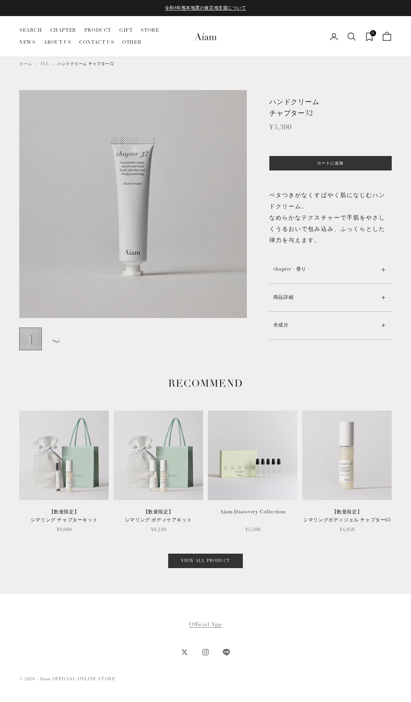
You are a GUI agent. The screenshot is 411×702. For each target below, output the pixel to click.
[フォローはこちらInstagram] (205, 652)
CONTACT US (96, 42)
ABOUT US (57, 42)
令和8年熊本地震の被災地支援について (205, 7)
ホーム (25, 64)
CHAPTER (63, 30)
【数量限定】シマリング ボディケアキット (158, 516)
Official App (205, 624)
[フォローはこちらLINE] (226, 652)
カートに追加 (330, 163)
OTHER (131, 42)
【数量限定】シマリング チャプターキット (64, 516)
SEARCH (30, 30)
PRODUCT (97, 30)
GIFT (125, 30)
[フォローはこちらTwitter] (185, 652)
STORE (149, 30)
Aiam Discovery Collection (252, 512)
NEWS (27, 42)
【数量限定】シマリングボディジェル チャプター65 (347, 516)
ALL (44, 64)
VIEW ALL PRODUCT (205, 560)
